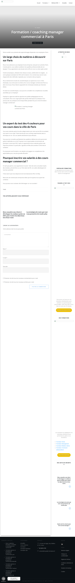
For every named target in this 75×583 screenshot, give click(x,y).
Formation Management (62, 443)
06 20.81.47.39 (42, 548)
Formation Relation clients (63, 446)
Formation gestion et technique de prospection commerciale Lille (11, 573)
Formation (22, 547)
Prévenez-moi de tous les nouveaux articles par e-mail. (19, 282)
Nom (5, 249)
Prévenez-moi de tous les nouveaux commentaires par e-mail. (21, 278)
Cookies (63, 571)
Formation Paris (37, 42)
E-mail (5, 258)
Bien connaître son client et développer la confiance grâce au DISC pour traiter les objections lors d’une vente (14, 209)
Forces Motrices (24, 545)
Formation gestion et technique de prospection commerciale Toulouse (11, 566)
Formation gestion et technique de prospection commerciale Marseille (11, 559)
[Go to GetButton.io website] (3, 581)
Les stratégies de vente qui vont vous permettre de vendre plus (37, 209)
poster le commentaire (39, 286)
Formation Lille (24, 550)
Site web (5, 266)
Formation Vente (60, 441)
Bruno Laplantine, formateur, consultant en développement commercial (11, 545)
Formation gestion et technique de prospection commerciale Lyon (11, 552)
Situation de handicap (66, 568)
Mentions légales (65, 550)
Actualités (22, 543)
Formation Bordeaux (25, 548)
